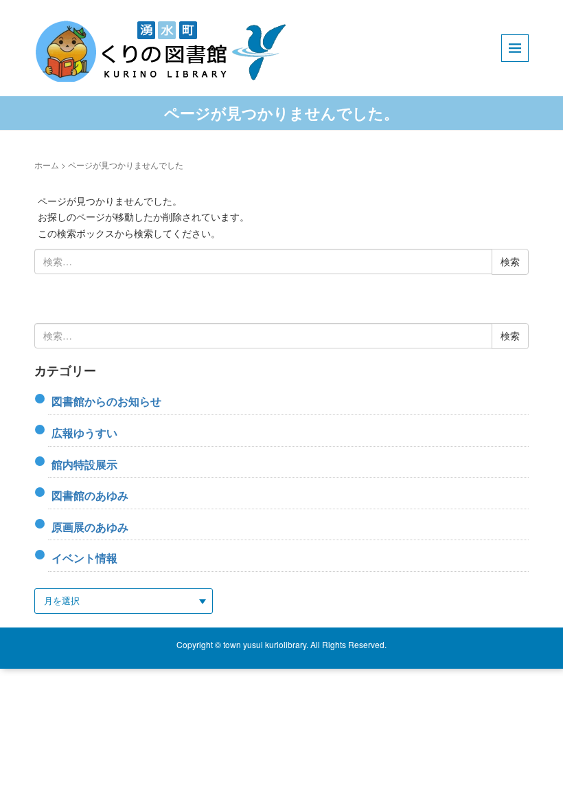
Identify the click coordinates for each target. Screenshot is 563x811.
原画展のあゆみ (89, 527)
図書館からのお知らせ (106, 401)
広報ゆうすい (84, 433)
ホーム (46, 164)
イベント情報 (84, 558)
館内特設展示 (84, 464)
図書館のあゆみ (89, 495)
